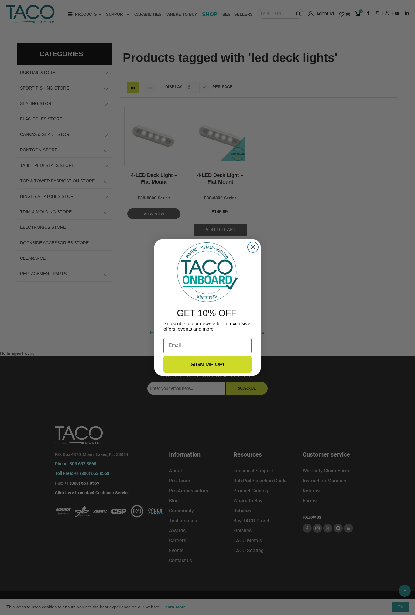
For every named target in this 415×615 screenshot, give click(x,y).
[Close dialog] (253, 247)
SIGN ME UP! (207, 364)
